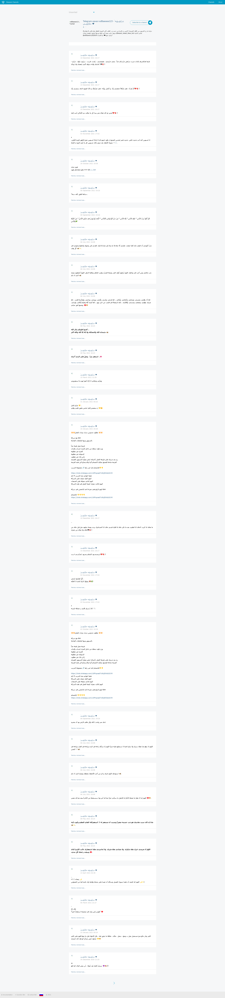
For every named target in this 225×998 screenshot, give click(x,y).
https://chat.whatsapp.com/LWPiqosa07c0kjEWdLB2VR (91, 473)
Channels (211, 2)
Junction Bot (20, 995)
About (220, 2)
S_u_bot (92, 170)
